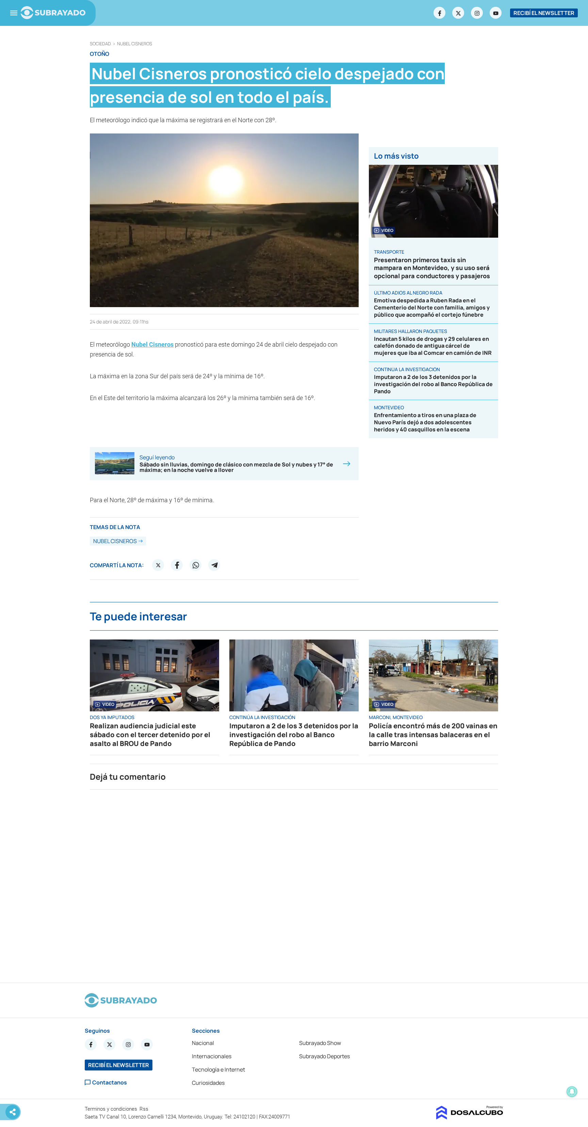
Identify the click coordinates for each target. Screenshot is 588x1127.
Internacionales (211, 1056)
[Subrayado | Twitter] (458, 13)
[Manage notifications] (572, 1091)
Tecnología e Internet (218, 1069)
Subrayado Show (320, 1043)
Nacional (203, 1043)
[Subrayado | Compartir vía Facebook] (177, 565)
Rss (145, 1109)
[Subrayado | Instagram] (477, 13)
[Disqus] (294, 883)
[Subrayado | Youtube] (496, 13)
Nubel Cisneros (134, 44)
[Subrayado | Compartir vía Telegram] (214, 565)
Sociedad (100, 44)
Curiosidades (208, 1082)
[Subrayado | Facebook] (439, 13)
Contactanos (109, 1082)
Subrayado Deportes (324, 1056)
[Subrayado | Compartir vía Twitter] (158, 565)
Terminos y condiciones (111, 1109)
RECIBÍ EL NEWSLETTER (543, 13)
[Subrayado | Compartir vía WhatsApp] (196, 565)
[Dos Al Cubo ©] (469, 1117)
